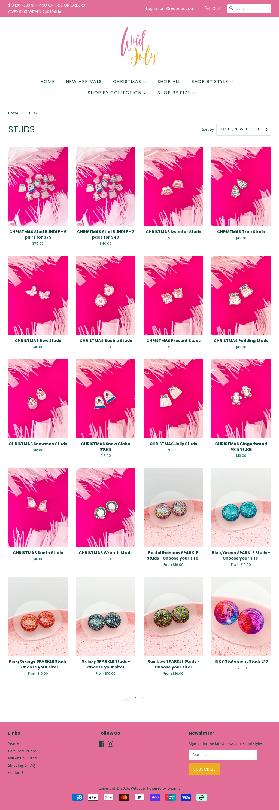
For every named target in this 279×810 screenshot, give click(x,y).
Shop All (169, 81)
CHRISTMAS (128, 81)
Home (47, 81)
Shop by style (211, 81)
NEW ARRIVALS (84, 81)
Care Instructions (22, 750)
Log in (151, 8)
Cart (216, 8)
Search (13, 743)
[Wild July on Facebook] (101, 744)
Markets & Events (23, 758)
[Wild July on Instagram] (110, 744)
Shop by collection (115, 93)
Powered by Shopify (163, 788)
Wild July (138, 788)
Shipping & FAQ (21, 765)
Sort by (208, 129)
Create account (181, 8)
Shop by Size (174, 93)
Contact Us (17, 772)
